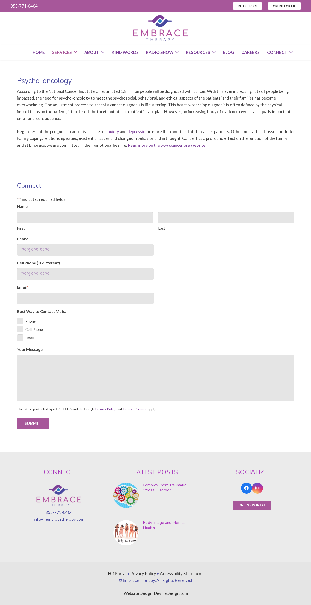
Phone (30, 321)
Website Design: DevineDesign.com (156, 593)
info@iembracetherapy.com (59, 519)
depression (137, 131)
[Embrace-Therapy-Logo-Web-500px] (161, 28)
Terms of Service (135, 409)
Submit (33, 423)
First (21, 228)
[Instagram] (257, 488)
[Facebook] (246, 488)
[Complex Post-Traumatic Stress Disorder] (155, 495)
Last (161, 228)
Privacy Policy (105, 409)
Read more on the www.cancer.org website (166, 145)
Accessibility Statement (181, 573)
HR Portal (117, 573)
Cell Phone (34, 329)
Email (29, 338)
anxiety (112, 131)
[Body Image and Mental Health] (155, 532)
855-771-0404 (59, 512)
